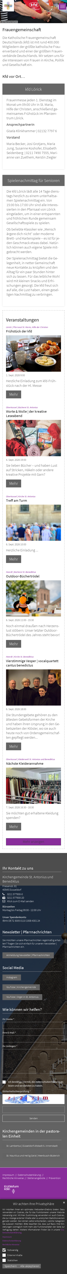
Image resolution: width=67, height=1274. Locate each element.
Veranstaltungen (22, 320)
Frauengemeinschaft (21, 29)
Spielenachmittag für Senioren (33, 180)
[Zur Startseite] (8, 5)
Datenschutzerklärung (11, 1240)
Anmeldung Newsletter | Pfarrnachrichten (28, 955)
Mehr (13, 394)
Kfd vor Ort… (13, 76)
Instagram (11, 977)
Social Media (13, 967)
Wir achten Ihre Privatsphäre (33, 1204)
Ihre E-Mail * (9, 1032)
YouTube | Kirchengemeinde (21, 987)
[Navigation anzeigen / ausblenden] (62, 6)
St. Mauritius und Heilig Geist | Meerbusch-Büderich (33, 1155)
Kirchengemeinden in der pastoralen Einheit (31, 1134)
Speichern (11, 1266)
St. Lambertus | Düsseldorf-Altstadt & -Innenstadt (32, 1145)
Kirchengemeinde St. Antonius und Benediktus (27, 879)
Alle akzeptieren (29, 1266)
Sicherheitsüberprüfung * (16, 1091)
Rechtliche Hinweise (10, 1244)
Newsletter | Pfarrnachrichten (27, 931)
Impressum (7, 1237)
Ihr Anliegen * (9, 1046)
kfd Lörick (33, 89)
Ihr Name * (8, 1019)
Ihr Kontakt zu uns (17, 868)
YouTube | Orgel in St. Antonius (22, 996)
